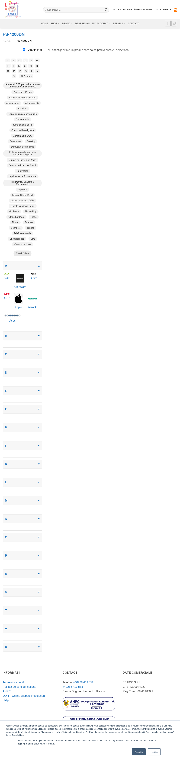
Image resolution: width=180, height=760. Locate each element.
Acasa (7, 40)
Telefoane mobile (22, 233)
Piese (34, 217)
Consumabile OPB (22, 125)
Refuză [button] (154, 751)
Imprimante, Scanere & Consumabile (22, 183)
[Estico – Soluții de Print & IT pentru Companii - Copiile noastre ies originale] (20, 9)
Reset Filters (22, 253)
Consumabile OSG (22, 136)
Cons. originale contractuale (22, 114)
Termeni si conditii (14, 682)
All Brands (26, 76)
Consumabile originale (22, 130)
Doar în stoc (34, 49)
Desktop (31, 141)
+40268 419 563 (73, 686)
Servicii (118, 23)
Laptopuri (22, 189)
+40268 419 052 (83, 682)
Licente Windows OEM (22, 200)
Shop (53, 23)
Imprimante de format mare (22, 176)
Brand (66, 23)
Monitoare (14, 211)
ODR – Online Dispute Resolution (24, 695)
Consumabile (22, 119)
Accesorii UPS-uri (23, 92)
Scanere (29, 222)
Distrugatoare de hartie (22, 146)
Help (6, 700)
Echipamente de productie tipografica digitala (22, 153)
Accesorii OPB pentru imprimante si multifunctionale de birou (22, 85)
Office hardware (16, 217)
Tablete (30, 228)
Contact (133, 23)
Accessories (12, 103)
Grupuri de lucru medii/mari (22, 160)
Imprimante (22, 171)
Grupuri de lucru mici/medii (22, 165)
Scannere (16, 228)
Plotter (15, 222)
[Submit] (106, 10)
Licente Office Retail (22, 195)
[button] (166, 10)
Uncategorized (17, 238)
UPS (33, 238)
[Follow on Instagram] (174, 23)
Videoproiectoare (22, 244)
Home (44, 23)
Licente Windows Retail (22, 206)
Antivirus (22, 108)
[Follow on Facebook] (168, 23)
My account (100, 23)
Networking (30, 211)
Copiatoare (15, 141)
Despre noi (82, 23)
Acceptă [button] (139, 751)
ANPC (7, 691)
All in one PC (32, 103)
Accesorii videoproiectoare (22, 97)
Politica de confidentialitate (19, 686)
